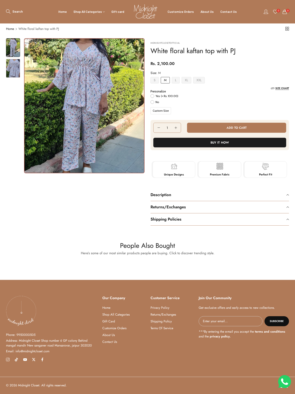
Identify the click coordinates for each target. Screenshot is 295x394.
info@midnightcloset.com (27, 351)
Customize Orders (114, 328)
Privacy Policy (160, 307)
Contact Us (109, 341)
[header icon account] (266, 11)
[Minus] (158, 128)
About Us (108, 335)
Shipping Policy (161, 321)
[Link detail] (8, 360)
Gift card (108, 321)
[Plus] (175, 128)
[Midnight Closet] (146, 12)
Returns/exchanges (163, 314)
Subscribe (277, 321)
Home (10, 28)
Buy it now (220, 142)
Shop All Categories (116, 314)
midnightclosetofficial (165, 43)
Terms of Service (162, 328)
